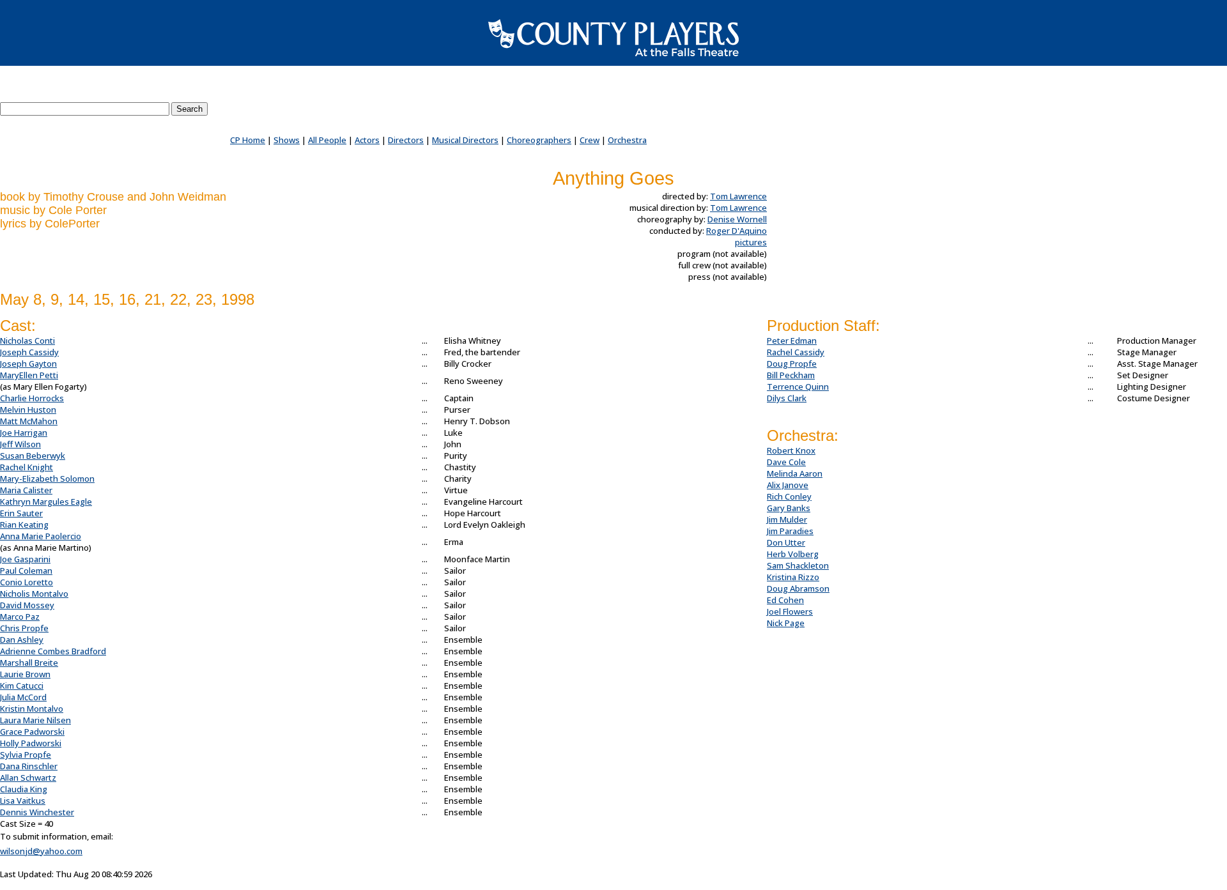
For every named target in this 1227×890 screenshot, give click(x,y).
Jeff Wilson (20, 444)
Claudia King (23, 789)
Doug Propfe (792, 363)
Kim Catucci (21, 685)
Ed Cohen (785, 600)
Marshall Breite (29, 662)
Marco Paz (20, 616)
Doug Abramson (798, 588)
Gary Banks (788, 508)
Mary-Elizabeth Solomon (47, 478)
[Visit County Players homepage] (613, 37)
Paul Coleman (26, 570)
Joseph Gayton (28, 363)
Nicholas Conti (27, 340)
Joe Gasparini (25, 559)
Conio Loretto (26, 582)
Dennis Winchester (37, 812)
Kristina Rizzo (793, 577)
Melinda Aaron (794, 473)
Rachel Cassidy (795, 352)
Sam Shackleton (798, 565)
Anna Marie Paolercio (40, 536)
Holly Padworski (30, 743)
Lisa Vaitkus (22, 800)
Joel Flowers (790, 611)
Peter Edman (792, 340)
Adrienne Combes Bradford (53, 651)
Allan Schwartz (28, 777)
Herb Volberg (793, 554)
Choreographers (539, 140)
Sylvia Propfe (25, 754)
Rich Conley (789, 496)
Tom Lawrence (738, 196)
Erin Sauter (21, 513)
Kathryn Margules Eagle (46, 501)
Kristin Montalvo (31, 708)
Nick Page (786, 623)
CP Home (247, 140)
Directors (406, 140)
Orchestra (627, 140)
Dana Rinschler (29, 766)
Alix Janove (787, 485)
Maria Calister (26, 490)
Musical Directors (465, 140)
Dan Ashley (21, 639)
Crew (589, 140)
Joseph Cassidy (29, 352)
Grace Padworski (32, 731)
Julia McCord (23, 697)
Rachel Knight (26, 467)
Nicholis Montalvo (34, 593)
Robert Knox (791, 450)
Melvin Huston (28, 409)
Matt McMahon (29, 421)
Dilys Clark (786, 398)
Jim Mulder (787, 519)
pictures (751, 242)
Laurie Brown (25, 674)
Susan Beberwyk (32, 455)
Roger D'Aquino (736, 230)
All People (327, 140)
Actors (367, 140)
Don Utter (786, 542)
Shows (287, 140)
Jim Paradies (790, 531)
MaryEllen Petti (29, 375)
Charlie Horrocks (32, 398)
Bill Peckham (791, 375)
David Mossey (27, 605)
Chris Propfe (24, 628)
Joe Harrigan (23, 432)
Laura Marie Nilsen (35, 720)
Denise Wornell (737, 219)
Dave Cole (786, 462)
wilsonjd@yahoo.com (41, 851)
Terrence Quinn (798, 386)
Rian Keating (24, 524)
